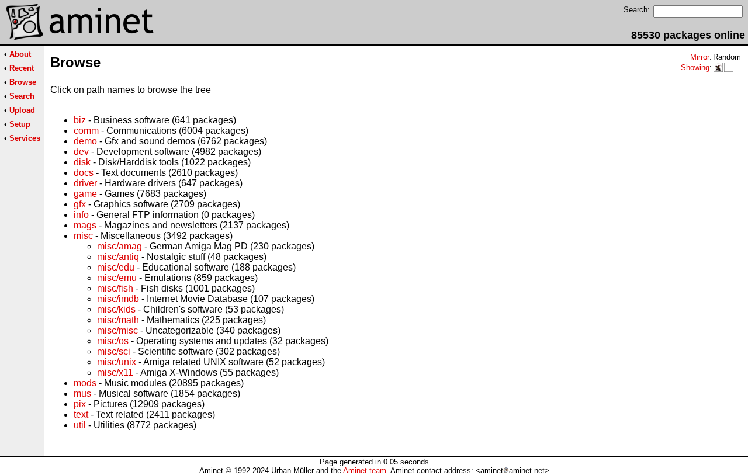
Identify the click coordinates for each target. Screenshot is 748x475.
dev (81, 152)
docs (84, 173)
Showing (695, 67)
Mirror (699, 57)
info (81, 215)
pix (80, 404)
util (80, 425)
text (81, 414)
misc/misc (117, 330)
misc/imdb (118, 299)
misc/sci (113, 351)
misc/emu (117, 278)
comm (86, 131)
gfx (80, 204)
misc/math (118, 320)
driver (85, 183)
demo (85, 141)
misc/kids (116, 309)
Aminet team (364, 470)
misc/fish (115, 288)
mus (82, 393)
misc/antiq (118, 257)
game (85, 194)
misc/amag (119, 246)
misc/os (113, 341)
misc (83, 236)
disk (82, 162)
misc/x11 (115, 372)
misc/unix (116, 362)
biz (80, 120)
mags (85, 225)
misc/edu (115, 267)
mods (85, 383)
